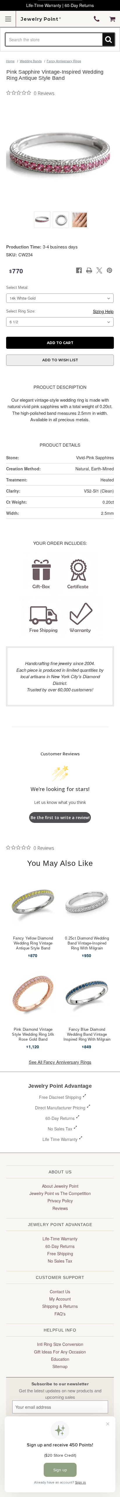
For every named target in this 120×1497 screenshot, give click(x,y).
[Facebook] (79, 270)
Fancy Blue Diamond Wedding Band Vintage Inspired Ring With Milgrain (87, 1034)
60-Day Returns (60, 1118)
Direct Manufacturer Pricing (60, 1108)
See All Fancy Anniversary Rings (60, 1062)
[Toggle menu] (8, 19)
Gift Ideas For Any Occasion (60, 1352)
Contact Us (60, 1291)
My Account (60, 1299)
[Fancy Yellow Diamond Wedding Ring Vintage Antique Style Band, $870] (33, 901)
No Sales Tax (60, 1129)
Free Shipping (60, 1253)
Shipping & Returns (60, 1306)
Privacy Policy (60, 1201)
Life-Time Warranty (60, 1239)
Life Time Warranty (60, 1139)
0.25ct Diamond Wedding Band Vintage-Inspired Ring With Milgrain (87, 943)
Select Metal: (17, 287)
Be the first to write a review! (60, 817)
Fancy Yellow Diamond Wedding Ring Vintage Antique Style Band (33, 943)
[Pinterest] (109, 270)
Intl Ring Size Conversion (60, 1344)
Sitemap (60, 1366)
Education (60, 1359)
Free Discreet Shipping (60, 1097)
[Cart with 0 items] (112, 19)
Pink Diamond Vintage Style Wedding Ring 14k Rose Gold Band (33, 1034)
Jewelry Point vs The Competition (60, 1193)
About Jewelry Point (60, 1186)
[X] (99, 270)
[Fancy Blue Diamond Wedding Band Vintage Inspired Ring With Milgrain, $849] (87, 992)
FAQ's (60, 1314)
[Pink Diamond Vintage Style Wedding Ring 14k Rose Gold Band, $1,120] (33, 992)
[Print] (89, 270)
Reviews (60, 1208)
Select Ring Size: (21, 311)
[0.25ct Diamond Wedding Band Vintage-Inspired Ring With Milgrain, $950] (87, 901)
